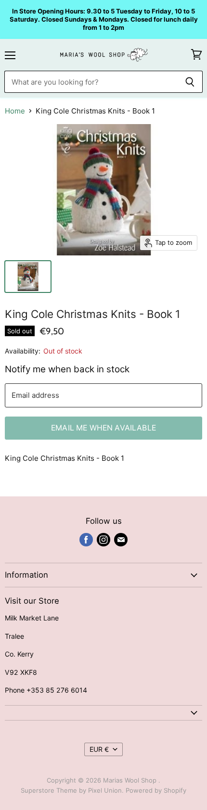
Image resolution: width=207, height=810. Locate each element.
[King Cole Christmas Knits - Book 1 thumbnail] (28, 276)
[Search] (190, 82)
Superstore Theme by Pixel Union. (72, 790)
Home (15, 111)
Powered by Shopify (156, 790)
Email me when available (103, 427)
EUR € (99, 749)
